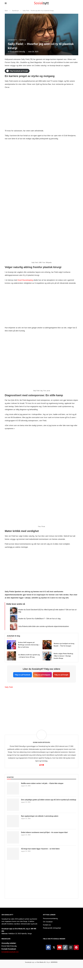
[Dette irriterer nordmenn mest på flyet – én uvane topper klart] (13, 837)
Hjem (6, 10)
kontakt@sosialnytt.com (10, 952)
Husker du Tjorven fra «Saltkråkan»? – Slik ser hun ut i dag (39, 618)
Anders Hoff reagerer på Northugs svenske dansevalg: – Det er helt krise (29, 645)
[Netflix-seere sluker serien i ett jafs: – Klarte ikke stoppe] (13, 788)
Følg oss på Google (61, 675)
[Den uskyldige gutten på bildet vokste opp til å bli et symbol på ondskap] (13, 805)
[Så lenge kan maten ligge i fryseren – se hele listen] (13, 854)
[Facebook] (48, 947)
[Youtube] (59, 947)
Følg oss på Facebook (22, 675)
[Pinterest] (76, 947)
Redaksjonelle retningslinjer (52, 928)
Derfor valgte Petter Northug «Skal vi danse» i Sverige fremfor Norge (63, 656)
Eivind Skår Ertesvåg (17, 51)
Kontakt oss (47, 925)
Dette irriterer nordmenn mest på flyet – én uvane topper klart (44, 832)
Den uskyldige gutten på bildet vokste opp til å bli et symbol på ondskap (48, 800)
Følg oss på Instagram (42, 675)
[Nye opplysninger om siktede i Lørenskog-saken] (13, 821)
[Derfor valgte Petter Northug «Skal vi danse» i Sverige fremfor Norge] (47, 655)
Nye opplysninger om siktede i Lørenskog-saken (39, 816)
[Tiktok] (65, 947)
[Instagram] (70, 947)
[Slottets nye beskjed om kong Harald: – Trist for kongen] (47, 644)
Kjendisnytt (15, 10)
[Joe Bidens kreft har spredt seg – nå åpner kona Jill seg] (11, 655)
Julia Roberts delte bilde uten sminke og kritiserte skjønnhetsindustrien (43, 626)
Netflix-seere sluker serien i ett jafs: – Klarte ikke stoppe (42, 783)
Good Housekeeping (25, 280)
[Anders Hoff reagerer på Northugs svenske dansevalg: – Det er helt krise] (11, 644)
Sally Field (9, 687)
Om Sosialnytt (7, 915)
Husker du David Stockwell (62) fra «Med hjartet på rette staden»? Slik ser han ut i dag (47, 611)
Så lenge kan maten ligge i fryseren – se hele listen (40, 849)
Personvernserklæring (50, 918)
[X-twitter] (53, 947)
